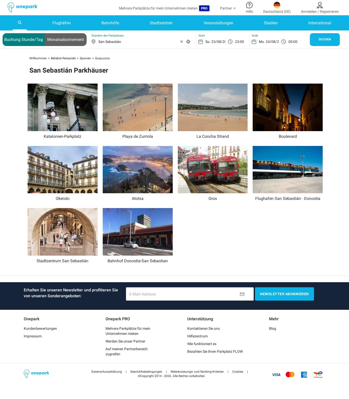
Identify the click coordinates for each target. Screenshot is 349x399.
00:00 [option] (292, 42)
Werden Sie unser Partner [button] (125, 341)
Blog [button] (272, 328)
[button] (106, 371)
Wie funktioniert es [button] (201, 344)
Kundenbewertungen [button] (40, 328)
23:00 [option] (239, 42)
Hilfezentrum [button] (197, 336)
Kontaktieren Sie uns (203, 328)
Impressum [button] (33, 336)
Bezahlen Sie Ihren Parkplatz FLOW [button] (215, 351)
